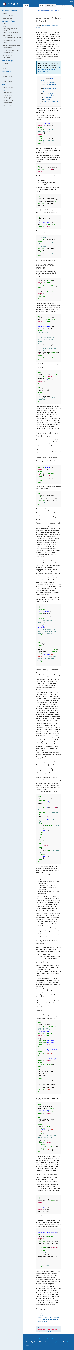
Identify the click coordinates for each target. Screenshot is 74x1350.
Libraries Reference (9, 15)
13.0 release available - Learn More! (48, 10)
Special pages (7, 98)
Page (26, 5)
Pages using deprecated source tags (47, 1329)
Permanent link (7, 103)
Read (41, 5)
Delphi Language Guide (48, 1331)
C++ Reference (7, 55)
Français (5, 66)
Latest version (7, 74)
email (66, 1342)
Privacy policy (29, 1342)
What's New (6, 23)
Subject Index (7, 57)
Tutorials (5, 26)
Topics (5, 13)
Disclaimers (48, 1342)
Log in (71, 1)
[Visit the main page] (11, 4)
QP (63, 1342)
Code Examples (7, 18)
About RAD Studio (39, 1342)
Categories (40, 1327)
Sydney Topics (7, 76)
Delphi (39, 1331)
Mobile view (29, 1345)
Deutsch (5, 63)
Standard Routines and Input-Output (48, 1317)
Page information (8, 105)
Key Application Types (9, 40)
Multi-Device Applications (10, 32)
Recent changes (8, 87)
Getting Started (8, 35)
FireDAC (5, 43)
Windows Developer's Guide (11, 45)
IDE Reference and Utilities (11, 50)
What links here (7, 93)
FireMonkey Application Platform (10, 29)
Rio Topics (6, 79)
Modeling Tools (8, 47)
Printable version (8, 100)
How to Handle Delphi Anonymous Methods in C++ (49, 69)
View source (50, 5)
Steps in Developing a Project (12, 37)
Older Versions (7, 81)
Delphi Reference (8, 52)
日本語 (5, 68)
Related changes (8, 95)
